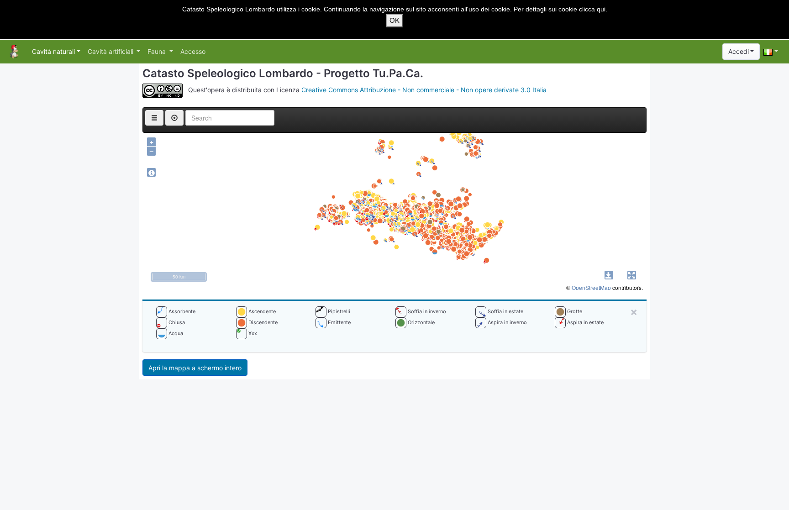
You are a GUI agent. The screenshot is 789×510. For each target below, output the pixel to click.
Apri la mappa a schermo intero (195, 368)
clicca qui (592, 9)
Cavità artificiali (111, 51)
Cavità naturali (53, 51)
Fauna (157, 51)
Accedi (738, 51)
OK (394, 20)
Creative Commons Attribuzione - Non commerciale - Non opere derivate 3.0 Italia (424, 90)
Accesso (192, 51)
